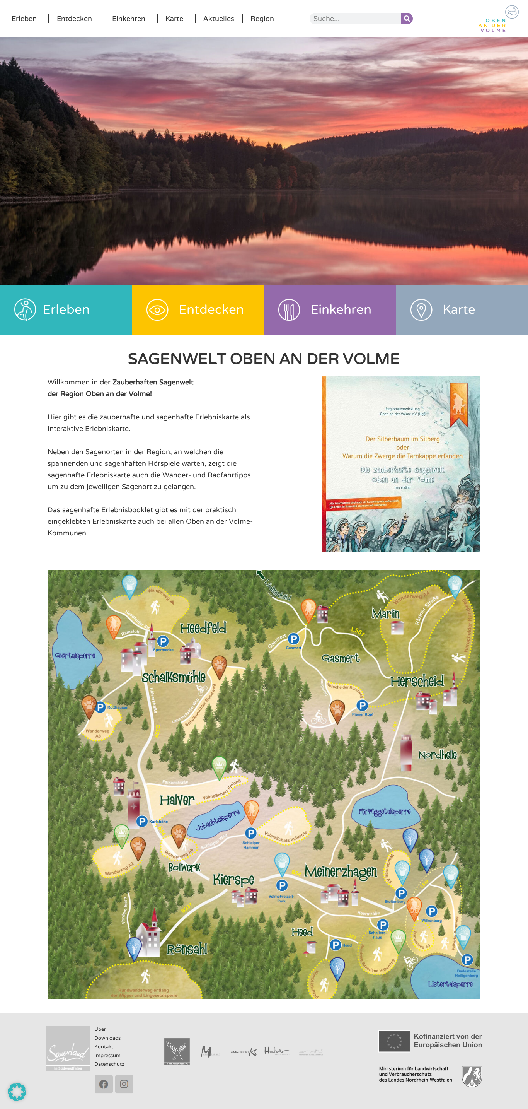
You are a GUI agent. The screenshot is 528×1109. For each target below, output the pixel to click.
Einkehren (128, 18)
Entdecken (74, 18)
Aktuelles (218, 18)
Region (262, 18)
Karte (174, 18)
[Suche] (407, 18)
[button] (17, 1092)
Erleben (24, 18)
